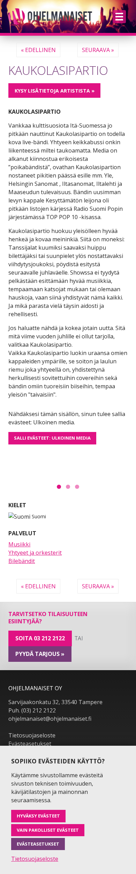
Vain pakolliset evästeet (48, 830)
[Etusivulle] (50, 16)
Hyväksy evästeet (38, 816)
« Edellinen (38, 50)
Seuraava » (98, 50)
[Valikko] (119, 16)
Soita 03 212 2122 (40, 638)
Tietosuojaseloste (31, 735)
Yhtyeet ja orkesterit (35, 552)
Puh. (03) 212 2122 (32, 710)
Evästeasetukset (29, 743)
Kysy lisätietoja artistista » (55, 90)
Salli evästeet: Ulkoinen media (52, 438)
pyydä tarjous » (40, 654)
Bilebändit (21, 561)
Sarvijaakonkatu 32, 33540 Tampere (55, 702)
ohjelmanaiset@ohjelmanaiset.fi (49, 718)
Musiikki (19, 544)
